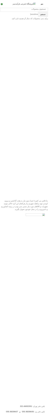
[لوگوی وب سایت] (24, 4)
